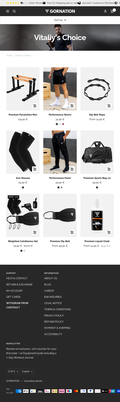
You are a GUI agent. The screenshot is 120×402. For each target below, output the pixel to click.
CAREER (49, 290)
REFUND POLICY (54, 321)
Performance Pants (60, 178)
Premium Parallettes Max (23, 114)
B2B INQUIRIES (53, 296)
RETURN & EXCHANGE (19, 284)
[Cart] (112, 11)
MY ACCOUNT (14, 290)
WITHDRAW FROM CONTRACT (17, 305)
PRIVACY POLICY (54, 315)
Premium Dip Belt (60, 241)
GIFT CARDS (13, 296)
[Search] (14, 11)
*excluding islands (33, 381)
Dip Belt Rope (97, 114)
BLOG (47, 284)
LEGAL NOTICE (53, 303)
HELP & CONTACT (17, 278)
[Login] (105, 11)
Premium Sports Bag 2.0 (97, 178)
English (26, 371)
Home (9, 55)
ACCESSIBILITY (53, 334)
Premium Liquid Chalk (97, 241)
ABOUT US (50, 278)
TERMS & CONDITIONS (57, 309)
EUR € (11, 371)
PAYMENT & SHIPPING (57, 327)
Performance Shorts (60, 114)
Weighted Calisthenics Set (23, 241)
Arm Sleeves (23, 178)
